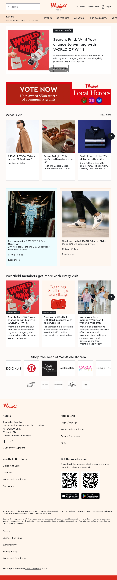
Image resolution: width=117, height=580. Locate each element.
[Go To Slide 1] (54, 69)
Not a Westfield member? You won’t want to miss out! (91, 320)
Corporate (8, 486)
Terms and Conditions (72, 429)
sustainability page (16, 523)
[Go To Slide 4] (60, 69)
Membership (93, 7)
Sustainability (10, 545)
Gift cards (80, 7)
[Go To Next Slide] (66, 69)
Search (14, 7)
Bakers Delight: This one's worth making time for (58, 159)
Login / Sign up (69, 423)
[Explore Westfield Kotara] (58, 6)
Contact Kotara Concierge (17, 436)
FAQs (63, 443)
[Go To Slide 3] (58, 69)
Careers (7, 531)
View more (105, 115)
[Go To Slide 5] (63, 69)
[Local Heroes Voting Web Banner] (58, 93)
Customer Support (14, 447)
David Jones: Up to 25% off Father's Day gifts (93, 157)
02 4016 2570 (10, 432)
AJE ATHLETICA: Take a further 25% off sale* (21, 157)
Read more (14, 260)
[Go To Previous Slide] (51, 69)
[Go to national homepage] (10, 405)
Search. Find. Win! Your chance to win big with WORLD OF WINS (21, 320)
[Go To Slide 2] (56, 69)
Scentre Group (33, 569)
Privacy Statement (71, 436)
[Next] (111, 136)
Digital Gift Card (11, 466)
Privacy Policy (10, 551)
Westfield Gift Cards (15, 459)
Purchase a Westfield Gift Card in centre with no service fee (58, 320)
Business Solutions (12, 538)
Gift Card (7, 472)
